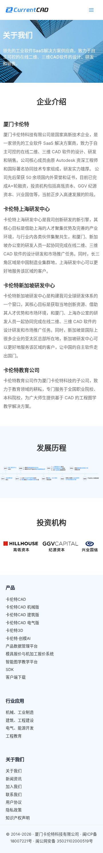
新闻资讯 (14, 779)
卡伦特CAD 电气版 (22, 622)
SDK (10, 669)
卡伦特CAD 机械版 (22, 607)
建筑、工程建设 (20, 720)
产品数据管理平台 (22, 646)
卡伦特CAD (16, 599)
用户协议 (14, 802)
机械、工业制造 (20, 712)
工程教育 (14, 736)
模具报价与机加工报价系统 (30, 654)
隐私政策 (14, 810)
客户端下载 (16, 677)
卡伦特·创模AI (18, 638)
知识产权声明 (18, 818)
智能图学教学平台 (22, 662)
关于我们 (14, 771)
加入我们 (14, 786)
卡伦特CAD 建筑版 (22, 614)
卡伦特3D (14, 630)
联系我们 (14, 794)
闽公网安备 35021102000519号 (64, 841)
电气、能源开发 (20, 728)
